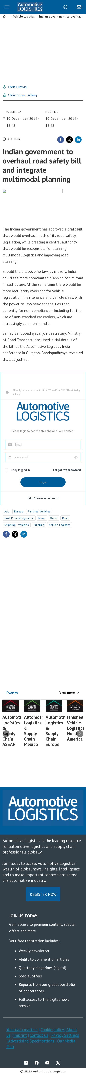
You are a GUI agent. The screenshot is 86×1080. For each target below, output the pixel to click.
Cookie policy (53, 1029)
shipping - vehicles (16, 525)
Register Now (43, 894)
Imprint (20, 1035)
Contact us (39, 1035)
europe (18, 511)
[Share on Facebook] (60, 139)
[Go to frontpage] (30, 7)
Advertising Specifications (31, 1041)
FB (37, 1062)
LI (27, 1062)
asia (7, 511)
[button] (6, 733)
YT (48, 1062)
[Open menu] (7, 7)
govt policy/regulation (19, 518)
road (65, 518)
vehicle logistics (59, 525)
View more (67, 692)
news (41, 518)
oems (53, 518)
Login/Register (66, 7)
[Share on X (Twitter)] (69, 139)
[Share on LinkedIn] (78, 139)
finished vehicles (39, 511)
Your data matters (22, 1029)
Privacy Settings (65, 1035)
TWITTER (59, 1062)
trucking (38, 525)
